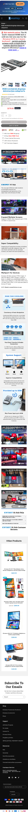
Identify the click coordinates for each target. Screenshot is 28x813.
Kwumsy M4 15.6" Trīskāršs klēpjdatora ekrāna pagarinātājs (14, 634)
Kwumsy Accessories (9, 713)
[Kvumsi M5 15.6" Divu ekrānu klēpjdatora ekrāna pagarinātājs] (14, 652)
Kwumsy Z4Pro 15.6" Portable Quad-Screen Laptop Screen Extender (14, 602)
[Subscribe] (23, 697)
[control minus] (2, 115)
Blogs (4, 716)
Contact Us (6, 731)
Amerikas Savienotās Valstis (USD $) (13, 787)
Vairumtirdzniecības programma (12, 762)
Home (3, 23)
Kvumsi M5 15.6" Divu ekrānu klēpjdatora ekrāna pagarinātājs (14, 665)
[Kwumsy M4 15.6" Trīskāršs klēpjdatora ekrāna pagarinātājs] (14, 620)
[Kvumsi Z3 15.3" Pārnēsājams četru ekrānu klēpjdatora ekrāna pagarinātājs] (14, 556)
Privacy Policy (7, 734)
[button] (1, 18)
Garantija (5, 753)
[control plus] (9, 115)
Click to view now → (17, 49)
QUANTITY (4, 112)
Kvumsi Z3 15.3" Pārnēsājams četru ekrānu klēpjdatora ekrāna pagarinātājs (14, 569)
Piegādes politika (8, 737)
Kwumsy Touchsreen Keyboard (12, 709)
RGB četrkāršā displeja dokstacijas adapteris (12, 26)
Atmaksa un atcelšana (9, 759)
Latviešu (13, 794)
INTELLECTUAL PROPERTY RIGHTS (13, 740)
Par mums (5, 728)
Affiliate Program (8, 725)
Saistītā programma (8, 756)
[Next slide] (25, 84)
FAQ (4, 749)
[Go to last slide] (3, 84)
